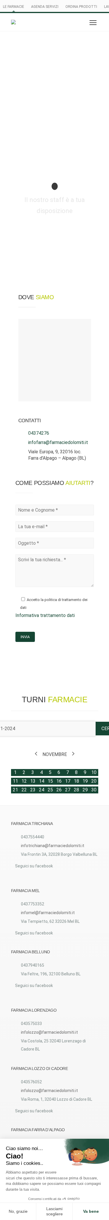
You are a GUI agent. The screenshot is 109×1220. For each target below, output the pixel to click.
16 (59, 781)
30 (94, 790)
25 (50, 790)
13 (32, 781)
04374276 (38, 433)
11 (15, 781)
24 (41, 790)
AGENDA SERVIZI (44, 7)
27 (67, 790)
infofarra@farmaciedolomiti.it (58, 442)
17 (67, 781)
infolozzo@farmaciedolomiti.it (49, 1032)
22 (24, 790)
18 (76, 781)
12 (24, 781)
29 (85, 790)
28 (76, 790)
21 (15, 790)
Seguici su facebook (33, 866)
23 (32, 790)
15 (50, 781)
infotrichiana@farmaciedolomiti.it (52, 845)
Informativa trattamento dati (45, 615)
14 (41, 781)
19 (85, 781)
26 (59, 790)
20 (94, 781)
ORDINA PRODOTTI (81, 7)
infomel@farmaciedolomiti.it (48, 912)
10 (94, 772)
